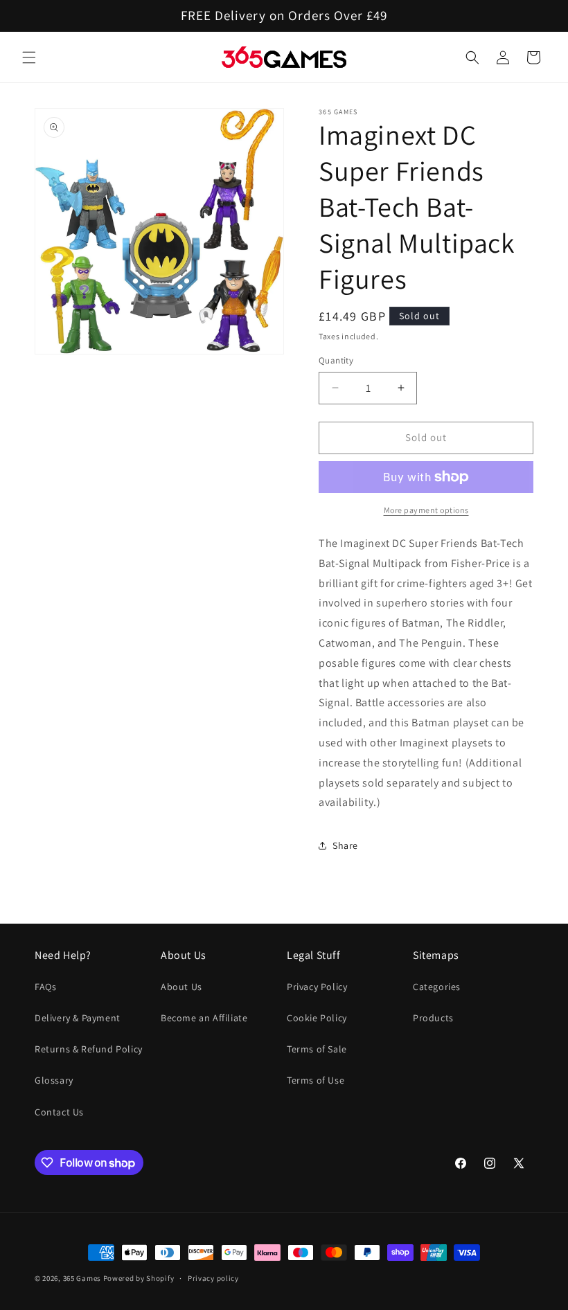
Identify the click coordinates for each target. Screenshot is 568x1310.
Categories (437, 986)
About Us (181, 986)
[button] (29, 57)
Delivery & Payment (78, 1018)
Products (433, 1018)
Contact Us (59, 1112)
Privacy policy (213, 1278)
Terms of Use (315, 1080)
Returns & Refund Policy (89, 1049)
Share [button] (345, 845)
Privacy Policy (317, 986)
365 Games (82, 1278)
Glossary (54, 1080)
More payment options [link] (426, 510)
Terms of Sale (317, 1049)
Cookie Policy (317, 1018)
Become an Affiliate (204, 1018)
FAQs (45, 986)
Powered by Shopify (139, 1278)
